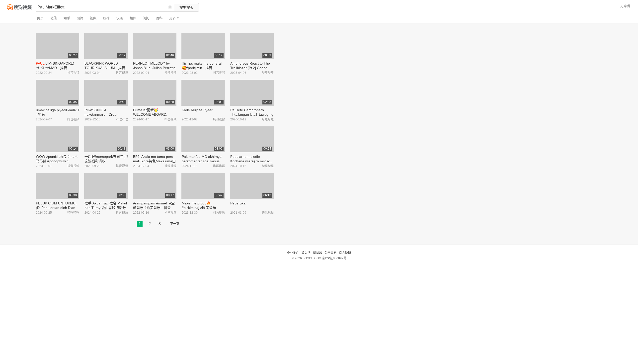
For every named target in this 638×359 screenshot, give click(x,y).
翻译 (133, 18)
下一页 (174, 224)
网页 (40, 18)
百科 (159, 18)
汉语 (119, 18)
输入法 (306, 253)
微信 (53, 18)
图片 (80, 18)
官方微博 (345, 253)
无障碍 (625, 6)
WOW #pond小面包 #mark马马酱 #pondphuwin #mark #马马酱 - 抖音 (57, 161)
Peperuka (237, 203)
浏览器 (317, 253)
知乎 (67, 18)
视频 (93, 18)
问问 (146, 18)
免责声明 (330, 253)
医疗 (106, 18)
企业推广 (293, 253)
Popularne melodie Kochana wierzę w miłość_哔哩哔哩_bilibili (251, 161)
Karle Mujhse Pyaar (197, 110)
